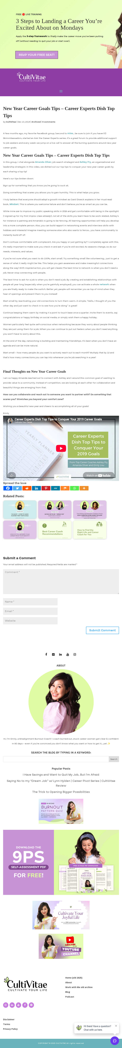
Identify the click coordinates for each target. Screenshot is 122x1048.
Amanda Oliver (43, 162)
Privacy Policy (10, 1029)
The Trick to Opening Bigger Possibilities (61, 792)
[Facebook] (7, 488)
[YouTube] (68, 654)
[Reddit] (26, 488)
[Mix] (65, 488)
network (104, 284)
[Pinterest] (46, 488)
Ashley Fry (85, 162)
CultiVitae (11, 121)
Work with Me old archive (79, 987)
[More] (84, 488)
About (68, 982)
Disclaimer (8, 1019)
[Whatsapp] (74, 488)
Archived (36, 121)
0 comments (48, 121)
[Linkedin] (36, 488)
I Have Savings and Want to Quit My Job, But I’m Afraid (61, 775)
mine (70, 133)
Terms (6, 1024)
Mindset (14, 204)
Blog (67, 992)
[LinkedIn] (60, 654)
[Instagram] (75, 654)
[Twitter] (17, 488)
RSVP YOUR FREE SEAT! (37, 55)
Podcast (69, 996)
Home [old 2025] (73, 977)
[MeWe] (55, 488)
